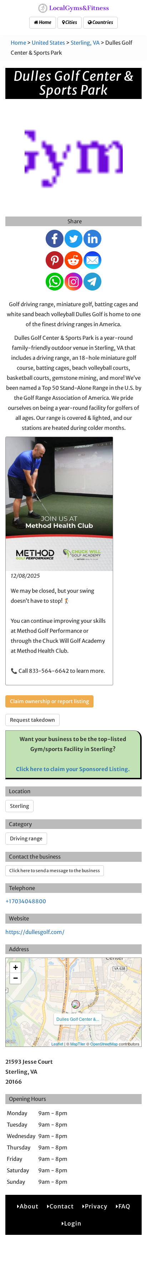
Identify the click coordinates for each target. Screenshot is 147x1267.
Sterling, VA (85, 42)
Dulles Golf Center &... (77, 1019)
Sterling (19, 806)
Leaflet (57, 1044)
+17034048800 (25, 901)
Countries (102, 22)
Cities (71, 22)
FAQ (124, 1206)
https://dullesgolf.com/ (35, 932)
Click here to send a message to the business (54, 870)
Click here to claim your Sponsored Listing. (73, 769)
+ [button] (15, 967)
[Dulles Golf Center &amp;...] (75, 1004)
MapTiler (77, 1044)
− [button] (15, 978)
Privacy (96, 1206)
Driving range (26, 838)
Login (72, 1223)
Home (44, 22)
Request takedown (32, 720)
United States (48, 42)
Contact (62, 1206)
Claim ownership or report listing (49, 701)
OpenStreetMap (104, 1044)
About (29, 1206)
